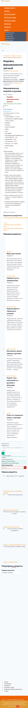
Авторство (7, 685)
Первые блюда (9, 8)
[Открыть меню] (3, 50)
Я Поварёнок (6, 55)
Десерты (7, 27)
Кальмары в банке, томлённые (12, 223)
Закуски (9, 251)
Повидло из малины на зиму (11, 527)
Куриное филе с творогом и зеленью (13, 311)
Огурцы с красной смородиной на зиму (14, 544)
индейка (10, 217)
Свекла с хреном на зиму (10, 562)
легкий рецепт (17, 83)
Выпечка (7, 24)
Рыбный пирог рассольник (10, 510)
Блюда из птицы (10, 17)
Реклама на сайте (9, 687)
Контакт (6, 681)
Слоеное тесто (9, 34)
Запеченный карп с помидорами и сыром (13, 228)
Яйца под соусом (14, 254)
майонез (19, 217)
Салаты (7, 11)
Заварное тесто (9, 40)
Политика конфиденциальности (13, 689)
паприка (24, 217)
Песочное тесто (9, 36)
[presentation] (15, 242)
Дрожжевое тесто (9, 32)
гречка (5, 217)
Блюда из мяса (9, 14)
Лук (14, 217)
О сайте (6, 691)
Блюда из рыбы (10, 20)
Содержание (7, 683)
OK (17, 706)
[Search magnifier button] (25, 467)
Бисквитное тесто (9, 38)
